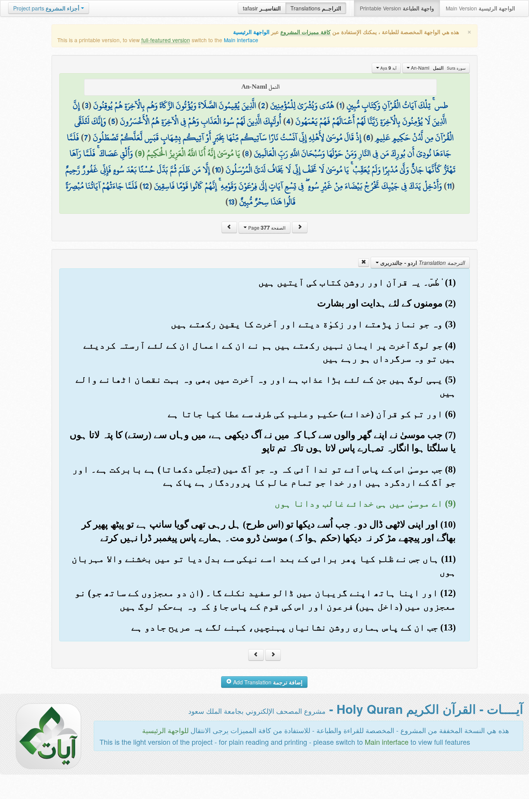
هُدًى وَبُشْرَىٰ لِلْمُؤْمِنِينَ (302, 105)
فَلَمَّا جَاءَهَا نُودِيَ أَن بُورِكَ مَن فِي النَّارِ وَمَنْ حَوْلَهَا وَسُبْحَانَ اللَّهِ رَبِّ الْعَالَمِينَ (259, 145)
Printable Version (397, 8)
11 (449, 185)
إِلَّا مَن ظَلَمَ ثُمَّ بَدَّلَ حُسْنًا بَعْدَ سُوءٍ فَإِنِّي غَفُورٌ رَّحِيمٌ (137, 169)
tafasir (262, 8)
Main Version (480, 8)
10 (218, 169)
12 (146, 185)
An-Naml (437, 67)
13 (231, 201)
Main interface (241, 40)
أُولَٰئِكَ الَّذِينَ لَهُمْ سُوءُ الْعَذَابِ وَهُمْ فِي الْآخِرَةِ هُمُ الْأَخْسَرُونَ (200, 121)
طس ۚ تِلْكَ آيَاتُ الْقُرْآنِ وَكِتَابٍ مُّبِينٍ (397, 105)
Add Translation (267, 682)
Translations (315, 8)
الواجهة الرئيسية (251, 32)
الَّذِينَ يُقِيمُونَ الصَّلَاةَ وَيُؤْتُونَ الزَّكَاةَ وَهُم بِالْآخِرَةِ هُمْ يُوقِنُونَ (174, 105)
